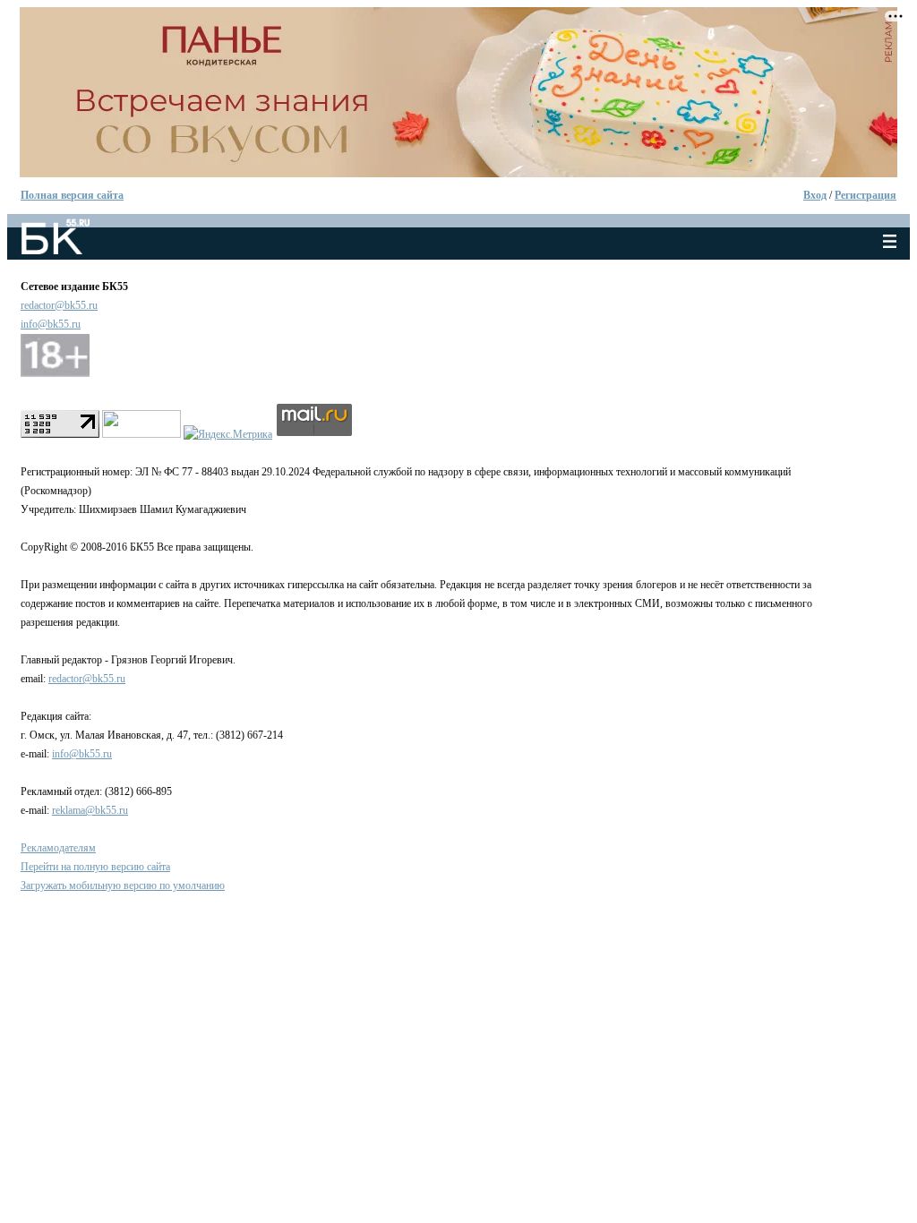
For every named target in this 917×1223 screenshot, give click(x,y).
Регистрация (865, 195)
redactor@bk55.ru (59, 305)
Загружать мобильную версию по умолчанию (123, 885)
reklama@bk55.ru (90, 810)
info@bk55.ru (51, 324)
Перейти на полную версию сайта (95, 866)
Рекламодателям (58, 848)
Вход (815, 195)
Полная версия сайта (72, 195)
